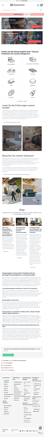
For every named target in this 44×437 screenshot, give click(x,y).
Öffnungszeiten (27, 396)
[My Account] (38, 5)
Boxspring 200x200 (23, 316)
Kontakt (5, 384)
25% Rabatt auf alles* (18, 14)
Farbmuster (16, 389)
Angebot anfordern (36, 26)
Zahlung (6, 388)
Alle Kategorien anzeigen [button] (22, 101)
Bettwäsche (6, 413)
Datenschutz (16, 398)
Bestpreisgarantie (18, 391)
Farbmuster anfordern (34, 41)
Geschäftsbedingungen (19, 396)
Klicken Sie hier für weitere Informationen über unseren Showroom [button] (16, 174)
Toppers (6, 409)
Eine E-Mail (37, 389)
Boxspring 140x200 (6, 320)
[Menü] (42, 426)
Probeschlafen (7, 396)
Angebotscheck (17, 394)
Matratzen (6, 407)
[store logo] (18, 5)
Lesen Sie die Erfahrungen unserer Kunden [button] (11, 122)
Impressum (16, 400)
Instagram (37, 409)
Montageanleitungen (8, 394)
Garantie (6, 398)
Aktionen (16, 387)
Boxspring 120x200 (24, 320)
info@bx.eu (28, 418)
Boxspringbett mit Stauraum (25, 280)
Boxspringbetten (7, 405)
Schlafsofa (6, 411)
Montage (6, 392)
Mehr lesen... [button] (6, 251)
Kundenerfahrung (18, 382)
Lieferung (6, 386)
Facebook (37, 411)
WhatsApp (36, 394)
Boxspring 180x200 (35, 316)
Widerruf (6, 390)
